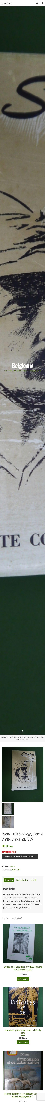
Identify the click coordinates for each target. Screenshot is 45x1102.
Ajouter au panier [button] (23, 979)
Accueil (3, 737)
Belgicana (22, 365)
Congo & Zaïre (15, 869)
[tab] (8, 880)
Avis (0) (34, 879)
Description (9, 879)
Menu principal (6, 3)
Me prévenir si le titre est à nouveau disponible (19, 856)
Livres (10, 737)
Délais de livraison (22, 879)
